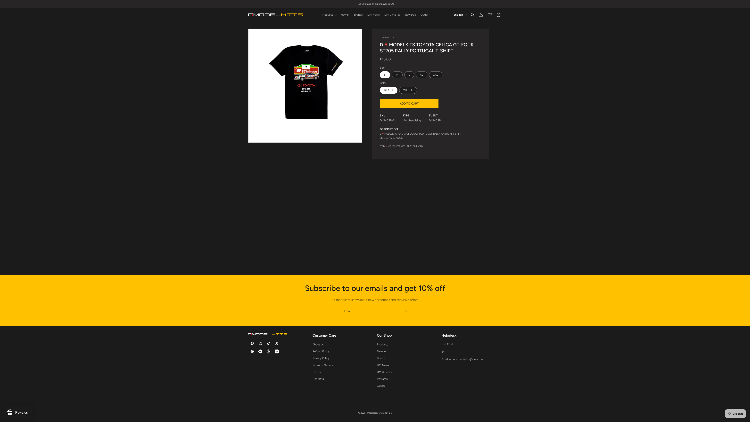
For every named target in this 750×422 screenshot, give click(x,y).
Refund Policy (320, 351)
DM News (383, 365)
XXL (435, 74)
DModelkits (371, 413)
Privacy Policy (320, 358)
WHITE (408, 90)
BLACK (388, 90)
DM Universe (385, 372)
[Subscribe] (405, 311)
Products (382, 344)
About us (318, 344)
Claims (316, 372)
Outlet (381, 385)
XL (421, 74)
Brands (381, 358)
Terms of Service (323, 365)
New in (381, 351)
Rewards (382, 379)
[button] (329, 15)
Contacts (318, 379)
